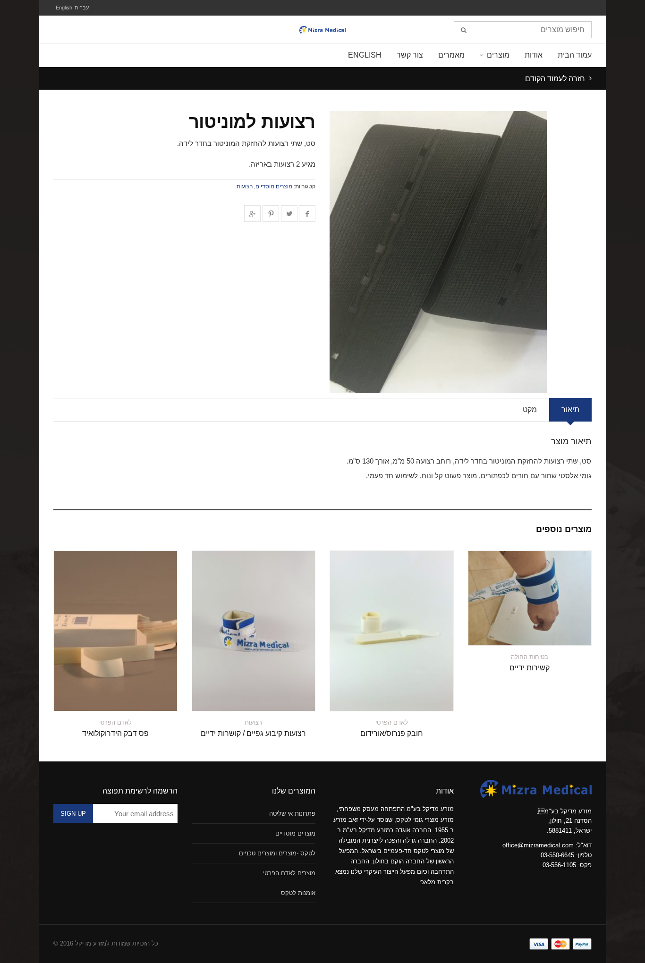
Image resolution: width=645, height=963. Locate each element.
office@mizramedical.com (538, 845)
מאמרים (451, 55)
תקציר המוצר (565, 632)
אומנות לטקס (298, 892)
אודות (534, 55)
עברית (82, 7)
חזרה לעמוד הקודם (556, 79)
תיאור (570, 409)
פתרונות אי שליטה (292, 813)
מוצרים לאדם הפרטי (289, 873)
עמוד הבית (575, 55)
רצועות (245, 186)
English (64, 7)
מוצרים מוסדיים (273, 186)
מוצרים (498, 55)
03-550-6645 (557, 855)
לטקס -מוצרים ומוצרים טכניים (277, 853)
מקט (530, 409)
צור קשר (410, 55)
